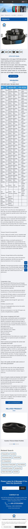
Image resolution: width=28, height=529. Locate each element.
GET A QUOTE (13, 76)
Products (7, 15)
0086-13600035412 (17, 506)
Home (2, 15)
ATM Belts (20, 15)
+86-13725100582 (16, 503)
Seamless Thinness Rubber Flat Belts (14, 440)
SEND (22, 488)
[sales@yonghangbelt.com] (25, 262)
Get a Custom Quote (14, 402)
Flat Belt (13, 15)
